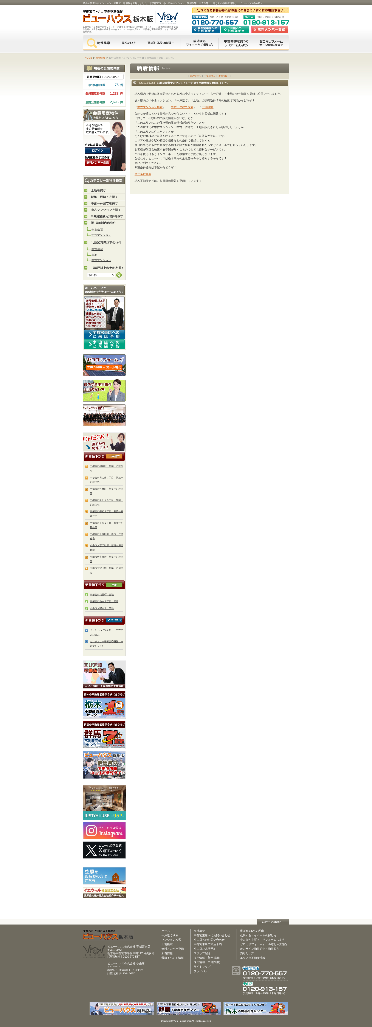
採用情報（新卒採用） (208, 957)
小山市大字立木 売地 (102, 608)
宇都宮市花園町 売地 (102, 594)
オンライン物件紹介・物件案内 (259, 948)
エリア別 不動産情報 (104, 675)
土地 (94, 254)
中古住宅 (97, 229)
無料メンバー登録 (172, 948)
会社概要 (199, 930)
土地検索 (207, 107)
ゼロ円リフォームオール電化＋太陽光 (264, 944)
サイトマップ (202, 966)
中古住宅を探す (104, 203)
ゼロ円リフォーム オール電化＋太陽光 (271, 43)
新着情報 (167, 953)
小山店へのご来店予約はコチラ (104, 344)
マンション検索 (171, 939)
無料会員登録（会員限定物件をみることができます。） (98, 162)
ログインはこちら (98, 150)
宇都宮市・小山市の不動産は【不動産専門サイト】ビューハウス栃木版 (113, 17)
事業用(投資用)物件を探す (104, 216)
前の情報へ (195, 76)
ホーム (165, 930)
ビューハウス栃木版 (108, 935)
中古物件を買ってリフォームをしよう (236, 43)
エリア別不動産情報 (252, 957)
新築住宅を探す (104, 197)
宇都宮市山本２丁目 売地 (104, 601)
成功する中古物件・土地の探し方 (104, 390)
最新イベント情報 (172, 957)
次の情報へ (224, 76)
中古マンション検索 (150, 107)
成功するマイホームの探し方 (199, 43)
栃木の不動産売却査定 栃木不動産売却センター (104, 705)
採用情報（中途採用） (208, 962)
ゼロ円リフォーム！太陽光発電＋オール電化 (104, 365)
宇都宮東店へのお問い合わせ (206, 29)
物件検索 (99, 43)
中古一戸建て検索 (182, 107)
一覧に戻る (209, 76)
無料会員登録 (269, 29)
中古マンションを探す (104, 210)
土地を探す (104, 191)
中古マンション (101, 235)
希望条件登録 (143, 174)
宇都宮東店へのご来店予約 (104, 334)
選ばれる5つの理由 (161, 43)
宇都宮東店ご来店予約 (208, 944)
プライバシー (202, 971)
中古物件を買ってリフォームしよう (262, 939)
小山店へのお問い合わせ (235, 29)
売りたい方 (129, 43)
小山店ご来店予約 (205, 948)
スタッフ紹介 (104, 415)
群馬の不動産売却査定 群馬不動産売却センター (104, 735)
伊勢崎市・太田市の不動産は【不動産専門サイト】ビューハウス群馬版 (104, 765)
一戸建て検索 (169, 935)
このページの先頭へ (273, 922)
